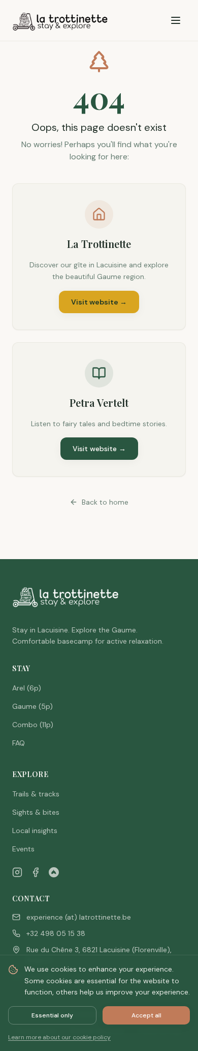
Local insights (34, 830)
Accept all (146, 1015)
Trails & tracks (35, 793)
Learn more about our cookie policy (59, 1037)
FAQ (18, 743)
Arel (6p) (26, 688)
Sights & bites (35, 812)
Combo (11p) (32, 724)
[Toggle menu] (176, 20)
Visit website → (99, 302)
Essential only (52, 1015)
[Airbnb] (54, 872)
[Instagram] (17, 872)
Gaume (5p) (32, 706)
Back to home (105, 502)
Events (23, 848)
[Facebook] (35, 872)
